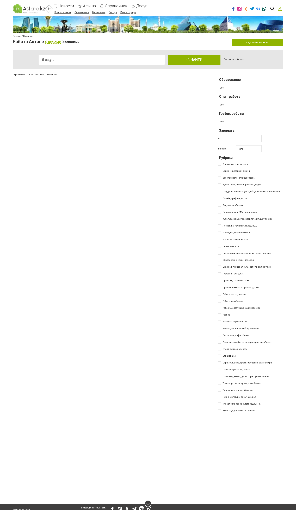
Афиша (89, 6)
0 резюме (53, 42)
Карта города (128, 12)
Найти (196, 60)
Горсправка (98, 12)
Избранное (51, 75)
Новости (66, 6)
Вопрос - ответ (62, 12)
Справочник (116, 6)
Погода (113, 12)
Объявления (82, 12)
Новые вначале (36, 75)
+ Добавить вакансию (257, 42)
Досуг (141, 6)
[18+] (29, 9)
